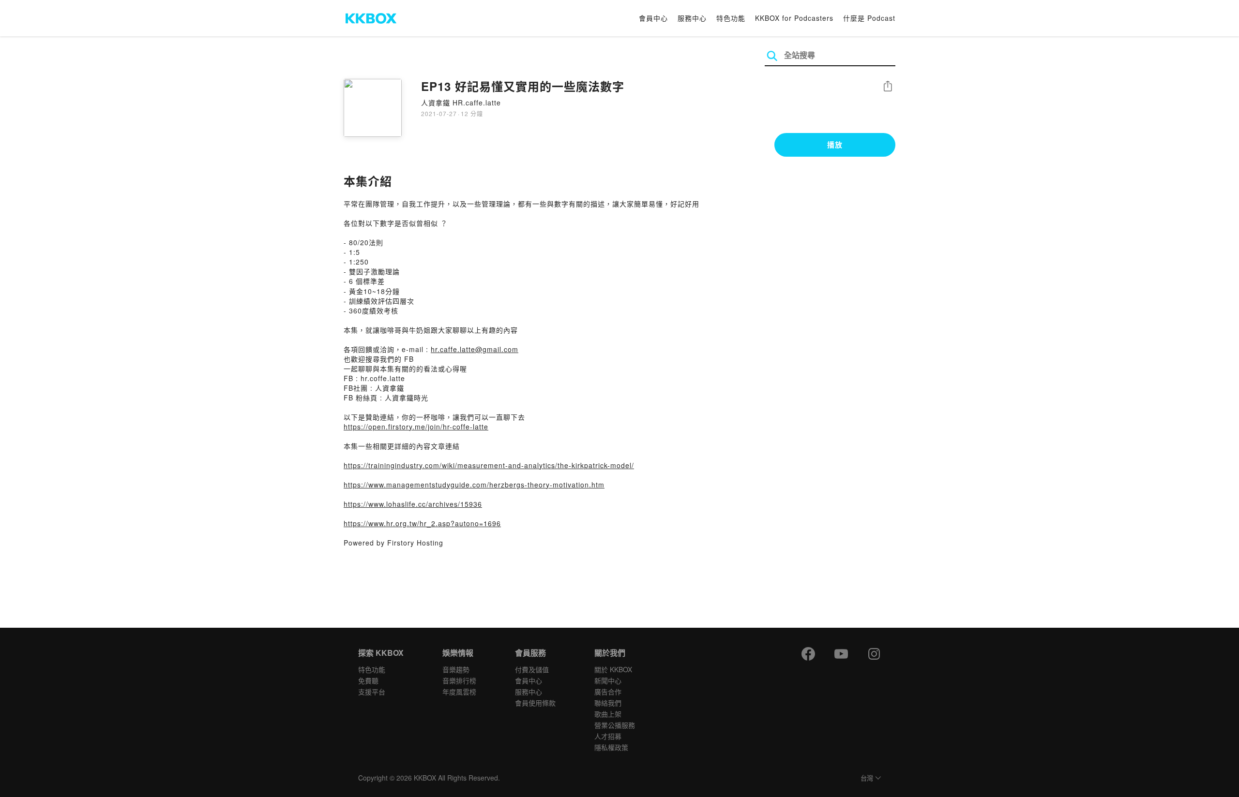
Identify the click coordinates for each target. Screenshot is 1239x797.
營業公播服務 (614, 725)
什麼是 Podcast (869, 18)
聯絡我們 (607, 703)
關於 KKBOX (613, 669)
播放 (835, 144)
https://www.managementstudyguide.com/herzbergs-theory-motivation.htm (474, 484)
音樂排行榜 (459, 680)
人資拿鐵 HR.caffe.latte (461, 102)
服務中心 (692, 18)
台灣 (867, 778)
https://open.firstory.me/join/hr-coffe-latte (416, 426)
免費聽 (368, 680)
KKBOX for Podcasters (794, 18)
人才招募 (607, 736)
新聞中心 (607, 680)
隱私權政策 (611, 747)
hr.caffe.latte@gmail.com (474, 349)
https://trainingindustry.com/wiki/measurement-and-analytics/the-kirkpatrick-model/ (489, 465)
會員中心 (653, 18)
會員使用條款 (535, 703)
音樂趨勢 (455, 669)
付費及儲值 (532, 669)
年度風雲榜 (459, 691)
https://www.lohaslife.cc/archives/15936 (413, 504)
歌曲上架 (607, 714)
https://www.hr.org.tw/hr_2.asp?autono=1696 (422, 523)
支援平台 (371, 691)
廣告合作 (607, 691)
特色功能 (730, 18)
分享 (887, 86)
